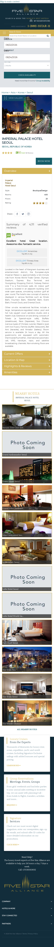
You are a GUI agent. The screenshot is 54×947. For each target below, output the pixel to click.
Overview (10, 170)
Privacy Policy (33, 934)
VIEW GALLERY (16, 98)
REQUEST (11, 805)
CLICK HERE (12, 845)
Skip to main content (10, 1)
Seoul (30, 92)
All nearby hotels (27, 729)
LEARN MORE (13, 766)
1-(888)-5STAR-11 (39, 26)
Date (7, 38)
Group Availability (43, 81)
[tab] (27, 171)
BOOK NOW (44, 161)
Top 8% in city (27, 252)
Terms (25, 934)
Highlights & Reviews (18, 366)
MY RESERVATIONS (42, 21)
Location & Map (14, 360)
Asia (13, 92)
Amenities (10, 372)
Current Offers (13, 353)
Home (5, 92)
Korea (21, 92)
